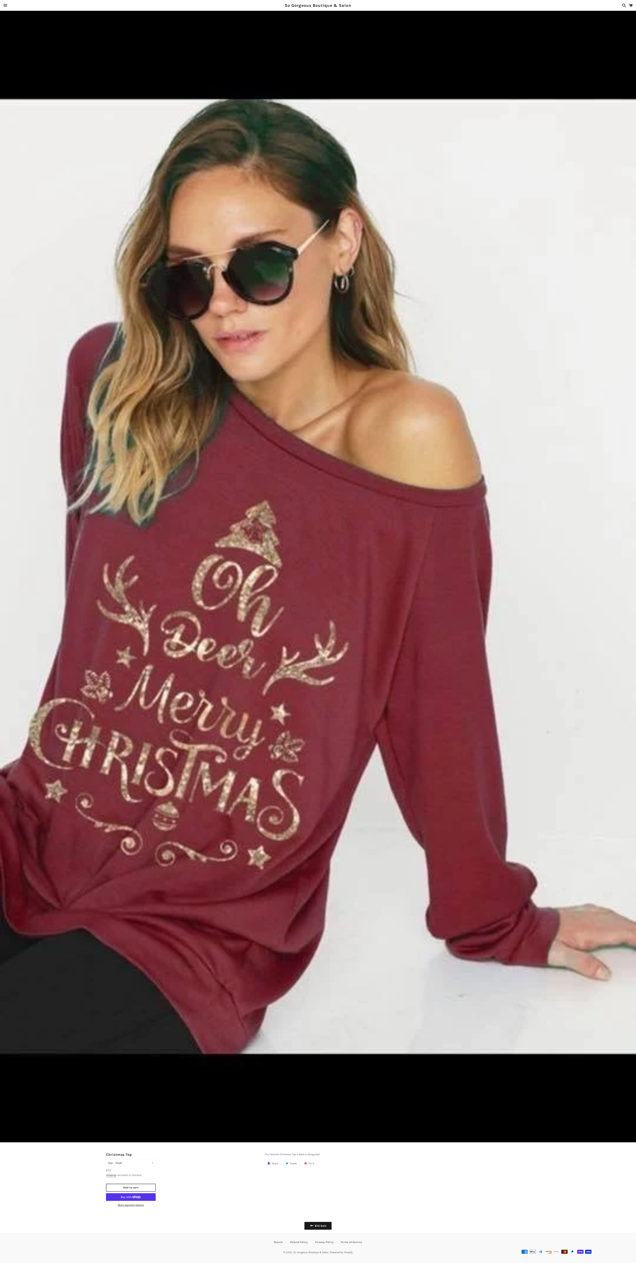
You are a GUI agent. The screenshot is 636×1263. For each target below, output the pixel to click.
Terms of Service (351, 1242)
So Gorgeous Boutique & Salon (318, 5)
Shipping (111, 1175)
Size (110, 1163)
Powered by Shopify (341, 1252)
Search (278, 1242)
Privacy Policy (324, 1242)
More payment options (131, 1205)
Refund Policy (299, 1242)
